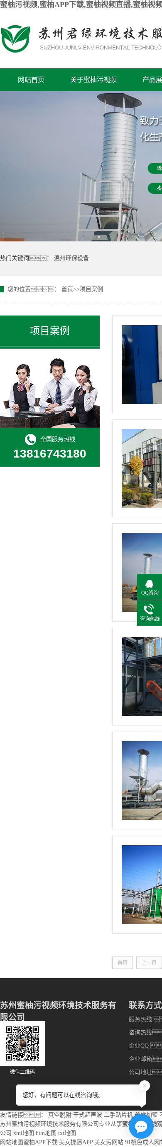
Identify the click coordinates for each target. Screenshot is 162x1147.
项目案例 (91, 289)
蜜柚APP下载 (40, 1142)
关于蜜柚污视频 (93, 79)
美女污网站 (108, 1142)
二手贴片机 (118, 1115)
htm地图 (46, 1133)
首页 (67, 289)
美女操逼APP (76, 1142)
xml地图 (23, 1133)
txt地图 (67, 1133)
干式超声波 (87, 1115)
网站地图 (11, 1142)
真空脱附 (59, 1115)
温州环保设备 (71, 258)
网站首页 (31, 79)
